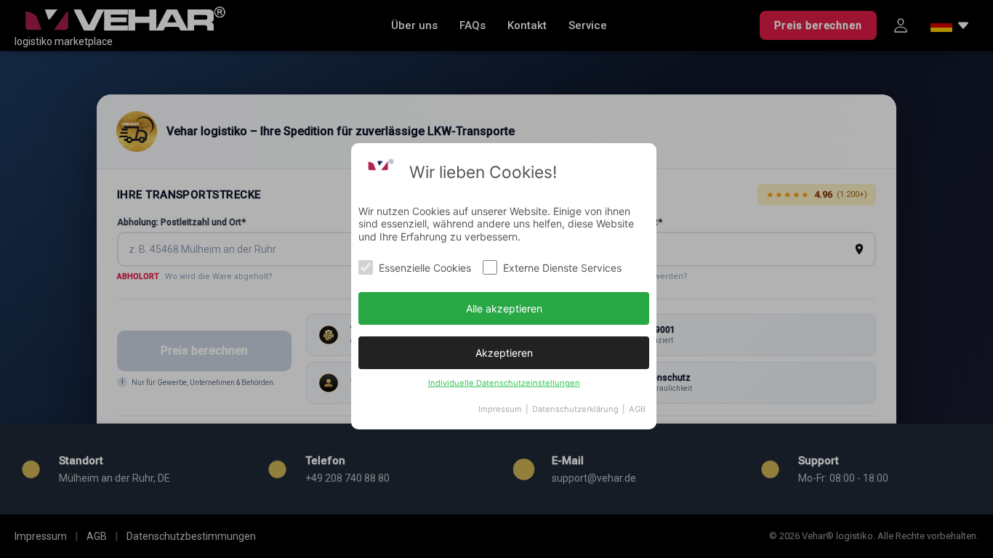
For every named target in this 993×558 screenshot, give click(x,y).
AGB (637, 409)
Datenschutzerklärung (575, 409)
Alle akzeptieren (504, 308)
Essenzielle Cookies (425, 268)
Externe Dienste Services (562, 268)
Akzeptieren (504, 353)
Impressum (500, 409)
